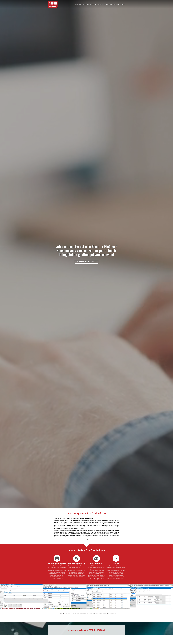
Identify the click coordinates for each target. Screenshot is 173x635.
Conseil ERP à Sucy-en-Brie (95, 613)
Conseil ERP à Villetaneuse (109, 613)
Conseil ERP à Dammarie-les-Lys (80, 613)
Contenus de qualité (94, 616)
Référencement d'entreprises (81, 616)
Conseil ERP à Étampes (65, 613)
